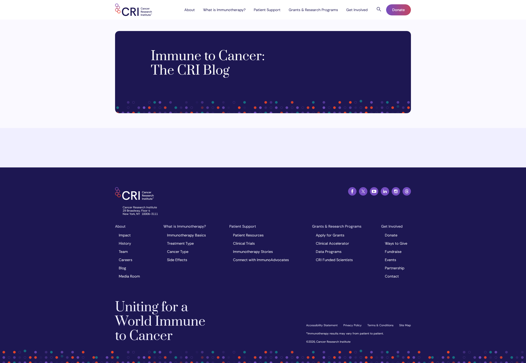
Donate (398, 9)
